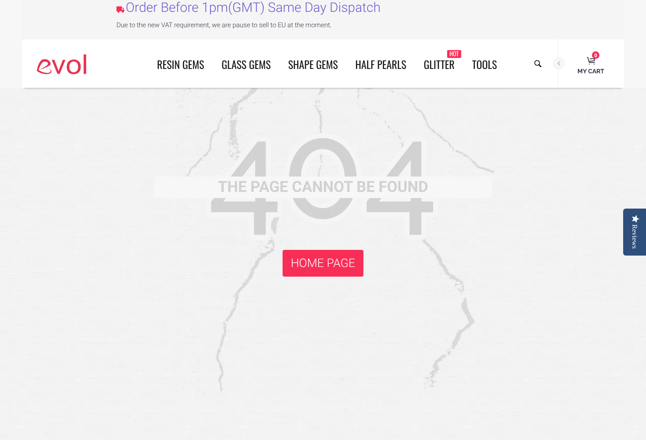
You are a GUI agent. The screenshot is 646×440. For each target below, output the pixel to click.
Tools (484, 64)
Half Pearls (381, 64)
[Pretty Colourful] (61, 64)
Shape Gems (313, 64)
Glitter (441, 60)
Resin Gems (180, 64)
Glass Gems (246, 64)
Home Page (323, 263)
